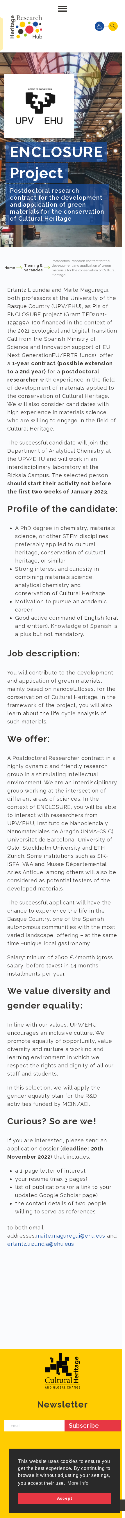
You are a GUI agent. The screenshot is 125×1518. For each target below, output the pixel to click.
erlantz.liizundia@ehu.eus (40, 1244)
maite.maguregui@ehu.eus (70, 1236)
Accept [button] (64, 1498)
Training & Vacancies (33, 267)
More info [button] (78, 1483)
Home (9, 268)
